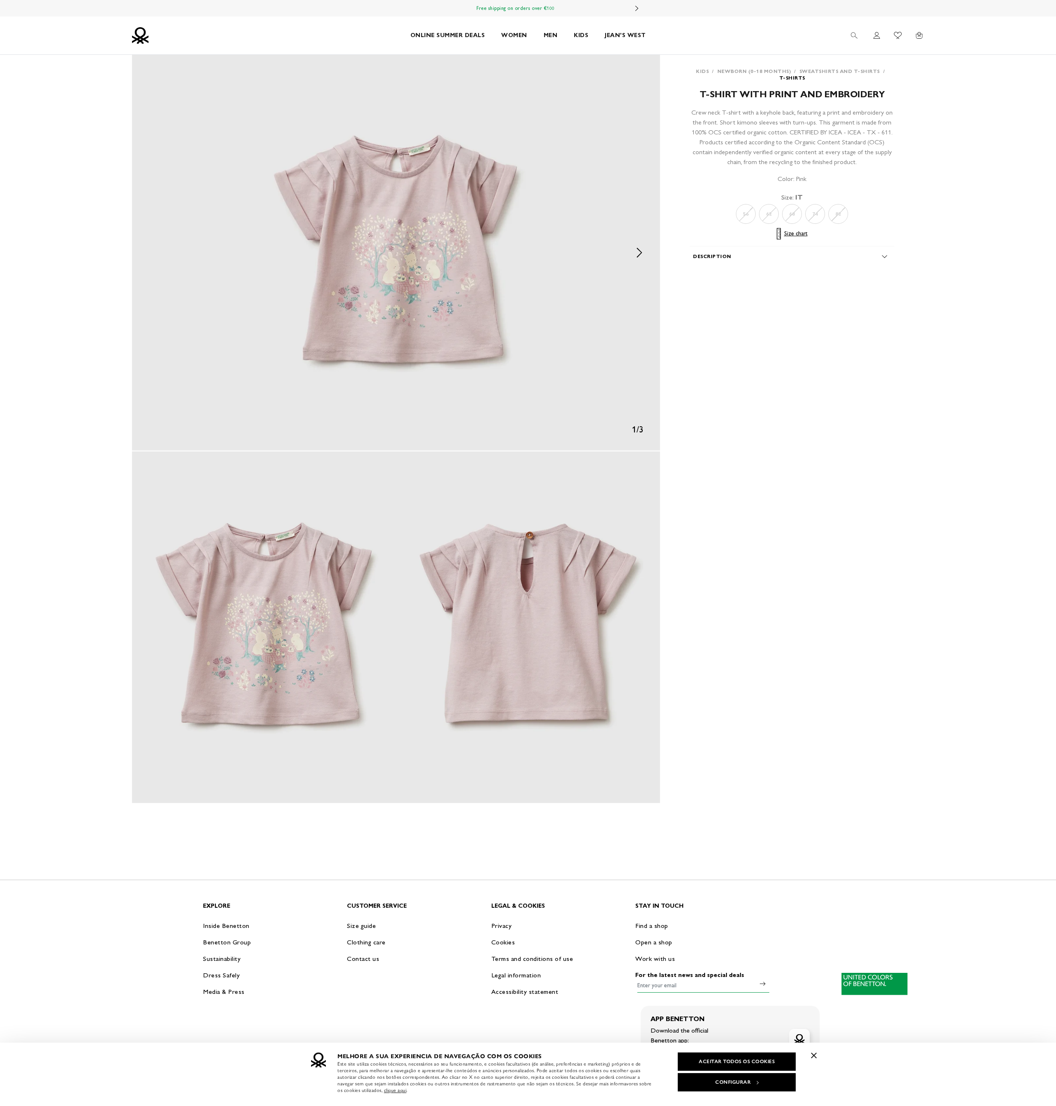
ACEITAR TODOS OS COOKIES (737, 1061)
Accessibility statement (525, 992)
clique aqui (395, 1090)
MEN (551, 35)
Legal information (516, 975)
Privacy (501, 926)
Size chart (796, 233)
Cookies (503, 942)
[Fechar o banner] (814, 1055)
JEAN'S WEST (625, 35)
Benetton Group (227, 942)
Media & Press (224, 992)
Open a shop (653, 942)
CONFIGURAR (733, 1082)
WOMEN (514, 35)
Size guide (361, 926)
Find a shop (651, 926)
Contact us (363, 959)
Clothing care (366, 942)
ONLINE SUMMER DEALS (447, 35)
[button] (396, 253)
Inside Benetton (226, 926)
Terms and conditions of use (532, 959)
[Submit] (762, 983)
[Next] (637, 8)
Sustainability (221, 959)
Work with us (655, 959)
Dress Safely (221, 975)
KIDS (581, 35)
